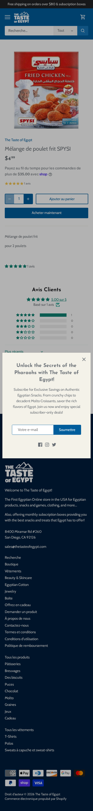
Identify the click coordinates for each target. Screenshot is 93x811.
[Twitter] (54, 444)
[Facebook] (40, 444)
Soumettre (67, 430)
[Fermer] (84, 359)
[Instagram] (47, 444)
